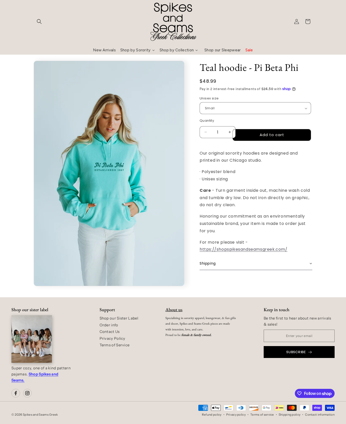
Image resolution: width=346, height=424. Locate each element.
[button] (39, 21)
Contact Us (110, 331)
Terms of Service (115, 345)
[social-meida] (15, 393)
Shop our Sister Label (119, 318)
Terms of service (262, 414)
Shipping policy (290, 414)
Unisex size (209, 98)
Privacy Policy (112, 338)
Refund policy (212, 414)
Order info (109, 325)
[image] (31, 339)
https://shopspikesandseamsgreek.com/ (243, 249)
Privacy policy (236, 414)
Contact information (320, 414)
